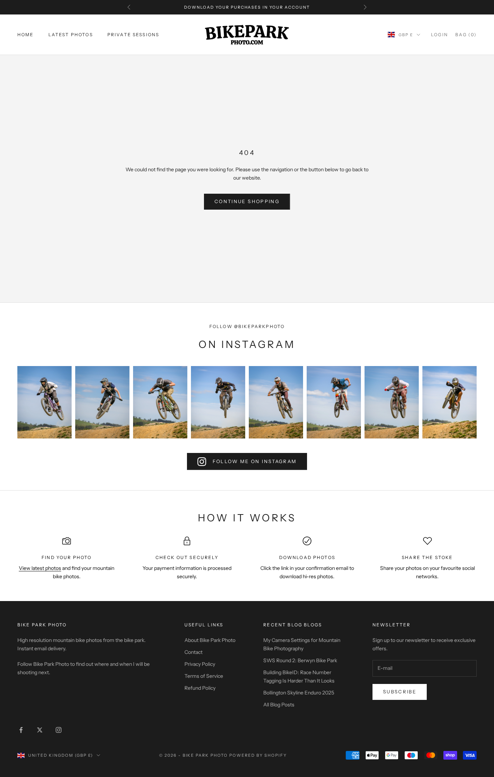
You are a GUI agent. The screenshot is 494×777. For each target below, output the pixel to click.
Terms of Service (203, 676)
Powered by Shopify (258, 755)
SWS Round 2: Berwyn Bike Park (300, 660)
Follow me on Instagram (255, 461)
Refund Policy (200, 688)
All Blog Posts (278, 704)
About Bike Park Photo (209, 640)
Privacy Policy (199, 664)
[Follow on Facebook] (21, 730)
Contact (193, 652)
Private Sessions (133, 34)
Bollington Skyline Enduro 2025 (298, 692)
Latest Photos (70, 34)
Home (25, 34)
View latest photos (40, 568)
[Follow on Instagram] (58, 730)
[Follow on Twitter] (39, 730)
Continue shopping (247, 201)
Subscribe (399, 691)
